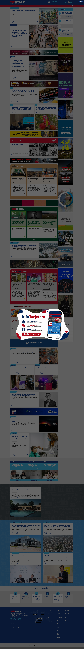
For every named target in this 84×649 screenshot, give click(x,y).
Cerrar (81, 1)
